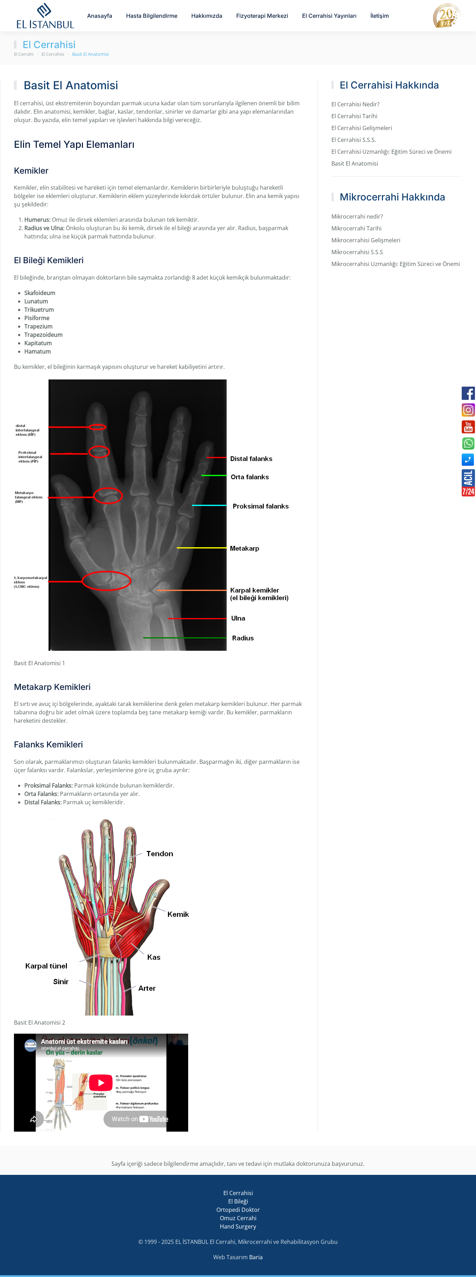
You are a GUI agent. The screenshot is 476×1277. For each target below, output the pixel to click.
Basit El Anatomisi (354, 163)
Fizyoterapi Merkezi (262, 15)
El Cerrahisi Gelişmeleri (361, 128)
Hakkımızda (206, 15)
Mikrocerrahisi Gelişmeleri (365, 240)
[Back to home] (45, 15)
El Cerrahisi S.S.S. (353, 140)
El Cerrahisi (49, 45)
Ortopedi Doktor (238, 1210)
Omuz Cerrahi (238, 1218)
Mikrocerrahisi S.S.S (357, 252)
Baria (256, 1257)
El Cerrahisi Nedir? (355, 104)
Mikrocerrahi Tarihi (356, 228)
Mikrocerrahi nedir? (357, 216)
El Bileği (238, 1201)
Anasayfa (99, 15)
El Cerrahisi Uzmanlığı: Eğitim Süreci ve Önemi (391, 151)
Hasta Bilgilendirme (151, 15)
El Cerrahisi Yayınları (329, 15)
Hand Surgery (238, 1226)
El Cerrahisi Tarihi (354, 116)
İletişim (379, 15)
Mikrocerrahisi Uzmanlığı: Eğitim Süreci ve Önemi (395, 264)
